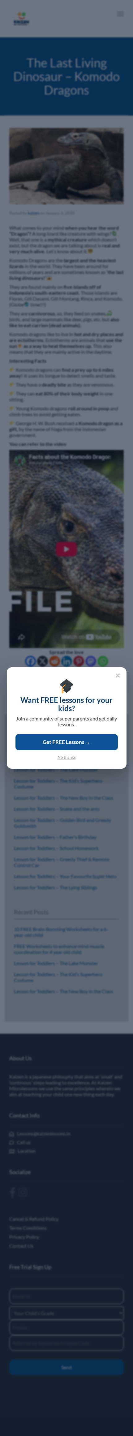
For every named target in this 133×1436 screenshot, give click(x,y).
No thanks (67, 757)
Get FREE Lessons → (66, 742)
